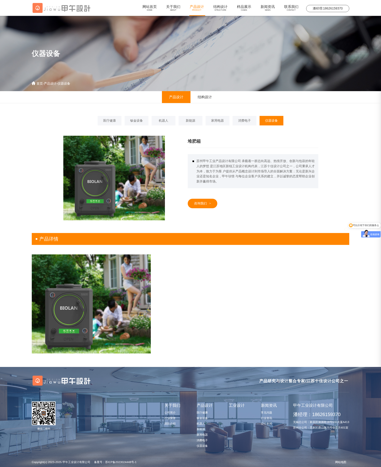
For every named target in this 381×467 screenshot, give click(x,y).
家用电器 (217, 120)
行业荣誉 (170, 418)
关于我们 (173, 8)
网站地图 (340, 462)
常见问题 (266, 412)
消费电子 (244, 120)
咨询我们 (202, 203)
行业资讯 (266, 418)
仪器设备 (64, 83)
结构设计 (220, 8)
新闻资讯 (268, 8)
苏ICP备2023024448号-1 (115, 462)
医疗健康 (109, 120)
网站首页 (149, 8)
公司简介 (170, 412)
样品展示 (244, 8)
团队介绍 (170, 423)
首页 (40, 83)
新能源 (190, 120)
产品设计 (197, 8)
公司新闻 (266, 423)
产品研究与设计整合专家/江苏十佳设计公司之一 (303, 381)
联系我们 (291, 8)
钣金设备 (136, 120)
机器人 (163, 120)
